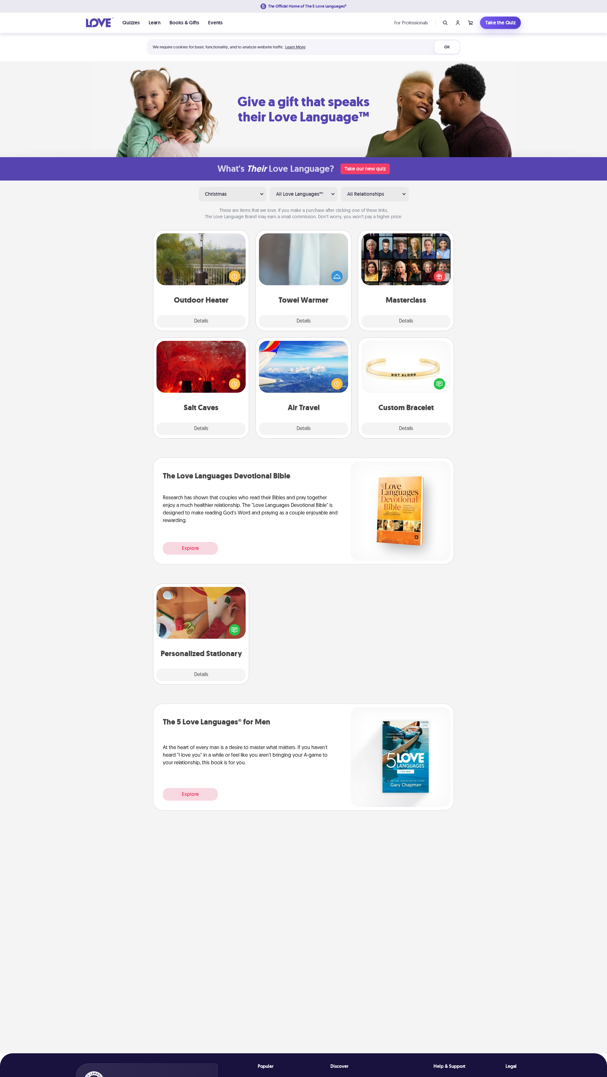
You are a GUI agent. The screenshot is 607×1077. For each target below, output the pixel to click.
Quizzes (131, 22)
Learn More (295, 47)
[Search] (445, 22)
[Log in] (457, 22)
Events (215, 22)
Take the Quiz (500, 22)
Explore (190, 548)
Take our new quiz (365, 168)
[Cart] (470, 22)
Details (201, 321)
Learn (155, 22)
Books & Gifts (184, 22)
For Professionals (411, 23)
